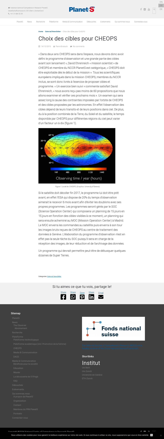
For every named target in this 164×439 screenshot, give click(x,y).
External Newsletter (53, 31)
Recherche (40, 22)
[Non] (161, 435)
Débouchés (91, 22)
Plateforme (53, 22)
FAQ (15, 381)
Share (63, 292)
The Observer (19, 325)
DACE (16, 356)
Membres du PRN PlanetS (25, 409)
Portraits (17, 413)
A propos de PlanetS (23, 396)
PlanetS (20, 22)
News (29, 22)
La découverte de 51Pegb (25, 376)
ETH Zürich (87, 378)
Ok (151, 435)
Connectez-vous (140, 22)
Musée (16, 372)
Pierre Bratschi (62, 46)
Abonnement (21, 328)
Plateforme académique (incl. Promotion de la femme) (39, 344)
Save (82, 292)
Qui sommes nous (122, 22)
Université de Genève (92, 375)
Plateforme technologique (26, 339)
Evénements (105, 22)
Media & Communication (73, 22)
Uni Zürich (87, 371)
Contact (17, 405)
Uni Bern (86, 367)
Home (40, 31)
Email (100, 292)
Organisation (19, 401)
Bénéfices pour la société (25, 364)
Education (18, 368)
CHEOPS (17, 348)
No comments (78, 46)
